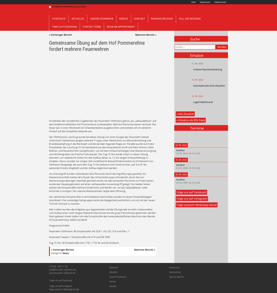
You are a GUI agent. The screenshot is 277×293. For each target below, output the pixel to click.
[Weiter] (222, 137)
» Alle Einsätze (185, 114)
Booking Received (162, 18)
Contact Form (92, 26)
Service (123, 18)
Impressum (205, 2)
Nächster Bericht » (145, 34)
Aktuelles (78, 18)
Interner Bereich (176, 276)
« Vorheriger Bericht (60, 34)
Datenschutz (220, 2)
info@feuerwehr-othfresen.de (62, 269)
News (66, 253)
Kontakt (139, 18)
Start (193, 2)
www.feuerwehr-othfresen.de (62, 273)
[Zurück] (179, 137)
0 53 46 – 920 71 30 (58, 266)
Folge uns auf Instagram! (191, 198)
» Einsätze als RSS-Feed (190, 120)
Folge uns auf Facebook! (191, 192)
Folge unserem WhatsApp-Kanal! (196, 205)
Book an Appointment (121, 26)
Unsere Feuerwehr (101, 18)
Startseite (59, 18)
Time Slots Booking (64, 26)
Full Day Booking (190, 18)
